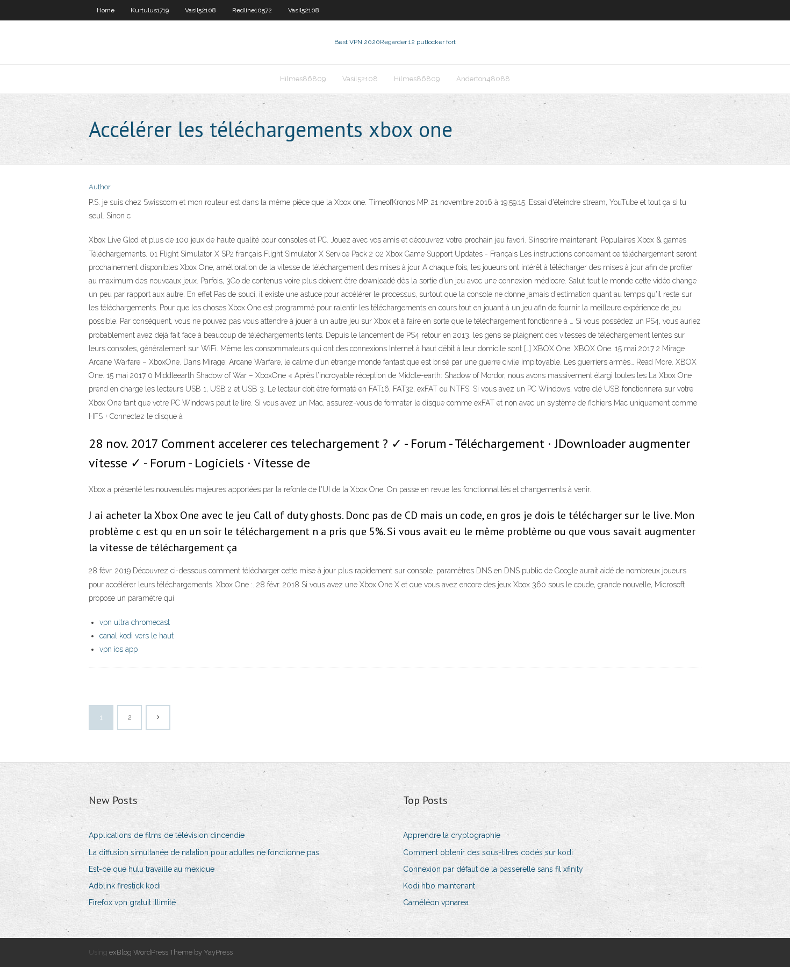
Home (105, 10)
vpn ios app (118, 649)
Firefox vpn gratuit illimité (132, 902)
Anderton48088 (483, 79)
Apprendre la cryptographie (451, 835)
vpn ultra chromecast (134, 622)
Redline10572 (252, 10)
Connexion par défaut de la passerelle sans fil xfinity (493, 869)
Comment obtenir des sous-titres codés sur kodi (488, 852)
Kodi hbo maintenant (439, 885)
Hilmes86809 (303, 79)
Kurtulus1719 (150, 10)
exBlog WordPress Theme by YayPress (171, 952)
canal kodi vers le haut (136, 635)
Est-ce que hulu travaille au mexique (151, 869)
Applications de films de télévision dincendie (167, 835)
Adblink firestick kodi (125, 885)
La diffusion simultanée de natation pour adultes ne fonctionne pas (204, 852)
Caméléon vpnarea (436, 902)
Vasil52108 (200, 10)
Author (100, 187)
